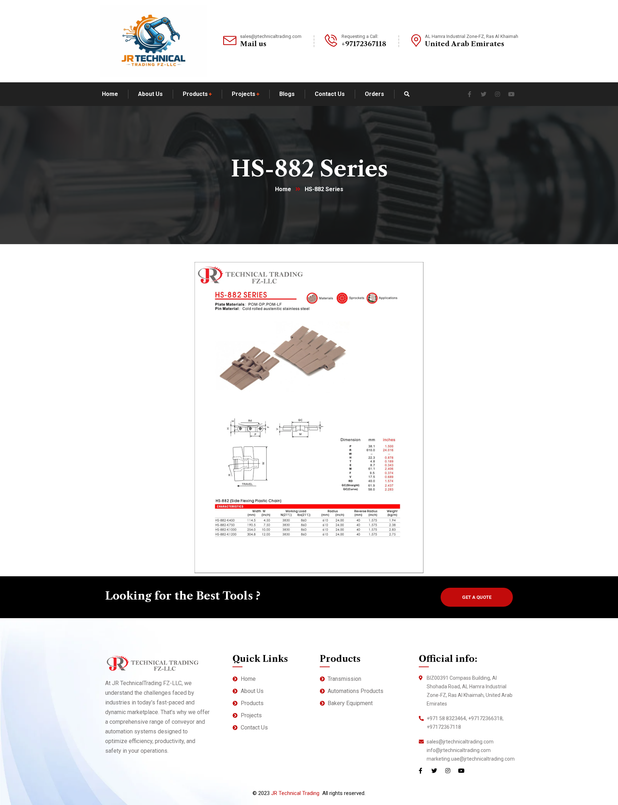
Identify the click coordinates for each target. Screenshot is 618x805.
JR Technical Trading (295, 793)
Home (283, 189)
